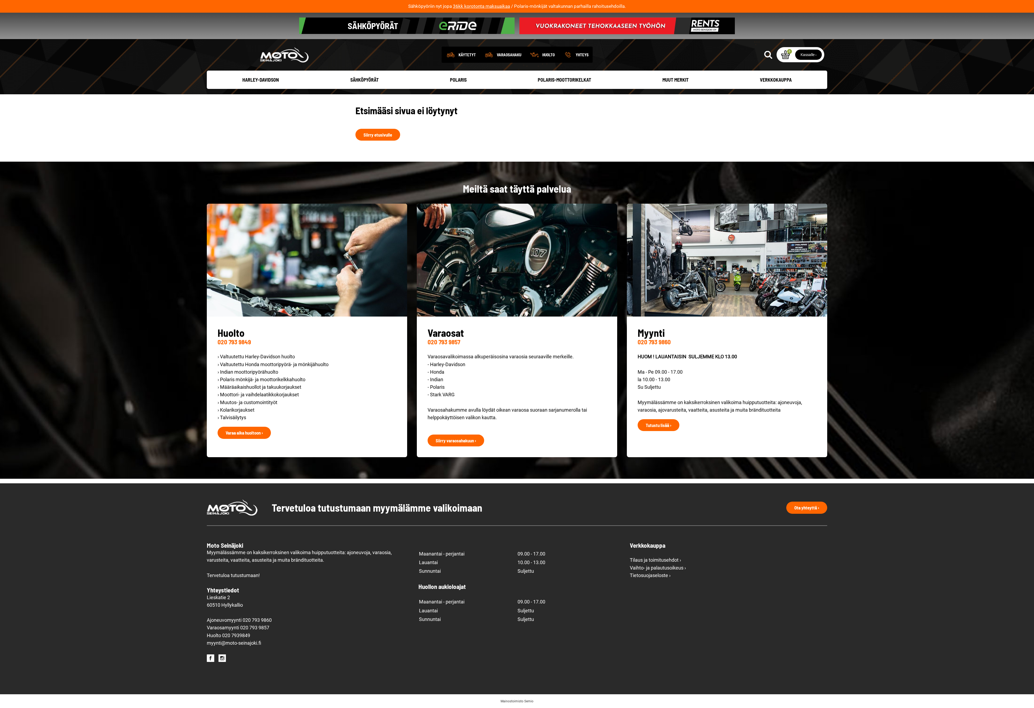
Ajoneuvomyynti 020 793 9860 (239, 620)
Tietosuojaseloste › (650, 575)
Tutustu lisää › (658, 425)
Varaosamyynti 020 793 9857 (238, 627)
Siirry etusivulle (378, 134)
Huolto (548, 54)
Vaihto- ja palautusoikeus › (658, 568)
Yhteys (582, 54)
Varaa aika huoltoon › (244, 432)
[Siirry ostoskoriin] (785, 54)
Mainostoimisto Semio (517, 701)
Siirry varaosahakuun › (456, 440)
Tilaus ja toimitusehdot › (655, 560)
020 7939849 (236, 635)
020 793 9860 (654, 342)
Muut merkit (675, 80)
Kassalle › (808, 55)
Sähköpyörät (364, 80)
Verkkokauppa (776, 80)
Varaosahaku (509, 54)
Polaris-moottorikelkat (564, 80)
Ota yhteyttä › (806, 507)
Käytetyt (467, 54)
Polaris (458, 80)
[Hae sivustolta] (768, 54)
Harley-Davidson (260, 80)
